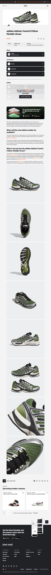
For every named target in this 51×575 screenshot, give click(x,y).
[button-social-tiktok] (45, 481)
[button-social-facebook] (39, 481)
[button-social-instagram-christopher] (34, 481)
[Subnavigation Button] (3, 6)
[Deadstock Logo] (25, 6)
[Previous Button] (4, 513)
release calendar (22, 159)
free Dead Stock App (12, 138)
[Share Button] (38, 39)
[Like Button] (43, 39)
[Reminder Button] (41, 39)
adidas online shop (13, 155)
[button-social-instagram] (37, 481)
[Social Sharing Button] (4, 480)
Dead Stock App (21, 161)
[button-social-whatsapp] (42, 481)
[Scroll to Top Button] (46, 521)
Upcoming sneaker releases (14, 488)
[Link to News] (6, 6)
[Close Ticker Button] (47, 2)
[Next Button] (8, 513)
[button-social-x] (47, 481)
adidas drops (36, 157)
